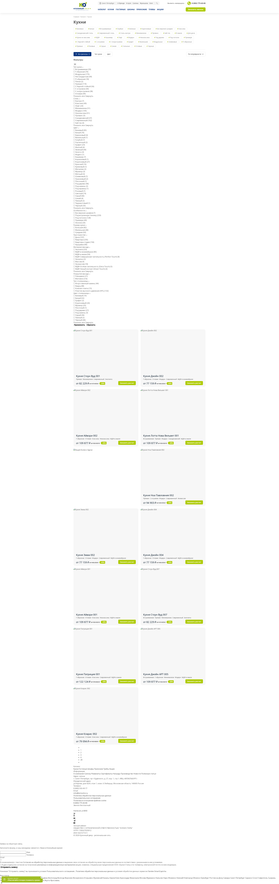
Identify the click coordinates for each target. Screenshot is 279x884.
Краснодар (125, 878)
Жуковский (98, 878)
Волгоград (52, 878)
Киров (112, 878)
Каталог (102, 9)
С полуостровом (116, 42)
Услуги (128, 3)
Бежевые (80, 29)
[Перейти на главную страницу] (82, 10)
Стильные (126, 46)
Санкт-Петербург (237, 878)
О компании (78, 773)
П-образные (187, 42)
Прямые (80, 46)
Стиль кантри (125, 33)
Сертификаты (106, 773)
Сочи (255, 878)
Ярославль (55, 880)
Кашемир (109, 37)
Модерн (131, 37)
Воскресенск (78, 878)
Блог (151, 3)
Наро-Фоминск (169, 878)
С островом (100, 42)
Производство (127, 773)
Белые (91, 29)
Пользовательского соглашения (61, 871)
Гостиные (121, 9)
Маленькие (143, 42)
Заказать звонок (195, 9)
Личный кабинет (79, 826)
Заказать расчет (127, 383)
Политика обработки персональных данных (92, 795)
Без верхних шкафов (165, 29)
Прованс (155, 33)
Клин (117, 878)
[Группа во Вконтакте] (74, 813)
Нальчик (159, 878)
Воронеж (69, 878)
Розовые (92, 46)
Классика (181, 29)
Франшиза (144, 3)
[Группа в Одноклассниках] (74, 816)
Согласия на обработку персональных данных (43, 862)
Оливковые (172, 42)
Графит (131, 42)
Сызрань (272, 878)
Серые (103, 46)
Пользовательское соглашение (86, 798)
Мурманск (151, 878)
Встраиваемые (105, 29)
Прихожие (141, 9)
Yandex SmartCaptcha (157, 871)
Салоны (135, 3)
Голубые (120, 29)
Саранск (249, 878)
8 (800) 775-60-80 (199, 3)
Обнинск (197, 878)
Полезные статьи (148, 773)
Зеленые (132, 29)
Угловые (139, 46)
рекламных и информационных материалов (56, 865)
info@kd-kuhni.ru (80, 793)
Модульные (158, 42)
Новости (137, 773)
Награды (116, 773)
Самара (226, 878)
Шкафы (131, 9)
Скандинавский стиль (85, 33)
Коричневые (146, 29)
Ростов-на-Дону (216, 878)
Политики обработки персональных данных (95, 871)
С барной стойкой (83, 42)
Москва (143, 878)
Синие (114, 46)
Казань (106, 878)
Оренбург (205, 878)
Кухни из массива (83, 37)
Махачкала (135, 878)
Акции (160, 9)
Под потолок (174, 37)
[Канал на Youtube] (74, 818)
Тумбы (152, 9)
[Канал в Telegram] (74, 821)
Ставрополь (262, 878)
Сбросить (91, 325)
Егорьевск (88, 878)
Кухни (111, 9)
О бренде (121, 3)
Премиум (188, 37)
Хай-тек (167, 33)
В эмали (179, 33)
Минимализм (141, 33)
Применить (79, 325)
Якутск (47, 880)
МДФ (98, 37)
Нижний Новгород (184, 878)
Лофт (120, 37)
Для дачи (191, 33)
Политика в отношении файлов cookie (89, 800)
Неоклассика (145, 37)
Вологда (61, 878)
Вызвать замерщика (176, 3)
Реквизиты (95, 773)
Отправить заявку (9, 867)
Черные (151, 46)
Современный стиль (106, 33)
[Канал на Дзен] (74, 823)
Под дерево (159, 37)
